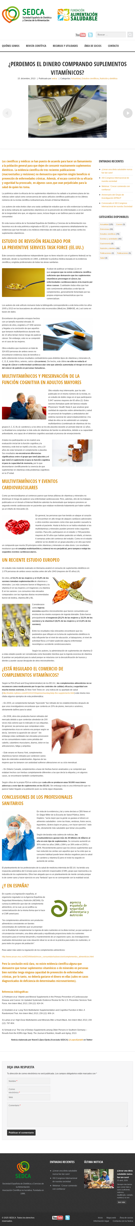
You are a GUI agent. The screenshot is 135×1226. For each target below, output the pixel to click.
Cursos (119, 224)
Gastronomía (105, 244)
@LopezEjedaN (76, 1040)
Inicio (100, 1218)
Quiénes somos (10, 46)
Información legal (101, 1221)
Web (11, 1097)
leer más (121, 1202)
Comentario (15, 1105)
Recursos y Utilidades (65, 46)
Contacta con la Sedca (123, 1221)
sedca (54, 78)
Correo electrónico (14, 1091)
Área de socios (92, 46)
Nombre (13, 1081)
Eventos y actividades (109, 239)
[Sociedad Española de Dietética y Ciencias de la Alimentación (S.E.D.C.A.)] (52, 15)
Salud (102, 258)
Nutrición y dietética (108, 78)
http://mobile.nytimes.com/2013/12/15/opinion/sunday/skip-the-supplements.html (38, 693)
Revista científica (36, 46)
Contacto (113, 46)
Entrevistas (104, 229)
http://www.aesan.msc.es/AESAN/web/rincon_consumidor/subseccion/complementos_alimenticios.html (48, 957)
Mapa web (111, 1218)
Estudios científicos (90, 78)
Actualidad (76, 78)
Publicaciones (105, 253)
